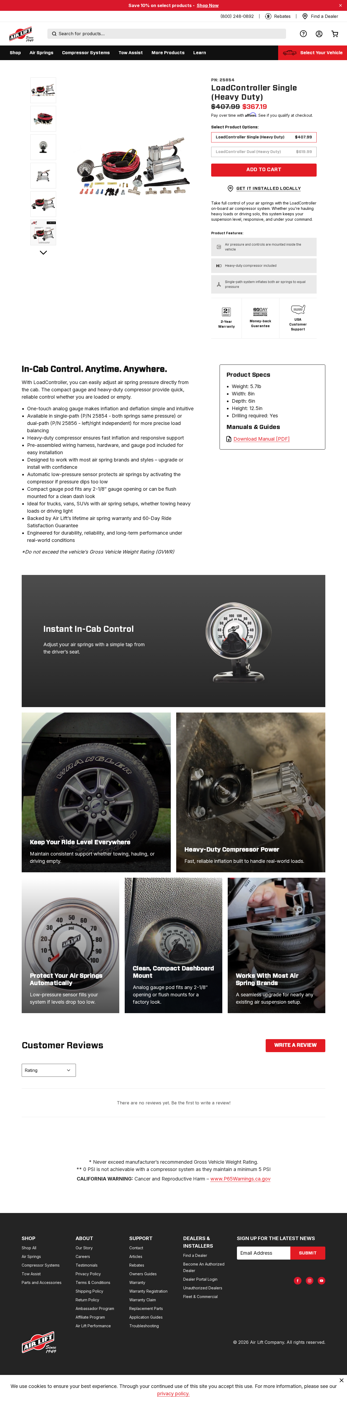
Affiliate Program (90, 1317)
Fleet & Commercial (200, 1296)
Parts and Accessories (42, 1282)
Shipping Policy (89, 1291)
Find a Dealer (195, 1255)
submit (308, 1253)
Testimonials (87, 1265)
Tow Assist (31, 1273)
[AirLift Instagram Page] (309, 1280)
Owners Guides (143, 1273)
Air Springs (31, 1256)
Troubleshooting (144, 1325)
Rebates (136, 1265)
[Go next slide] (43, 252)
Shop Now (208, 5)
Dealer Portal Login (200, 1279)
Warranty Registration (148, 1291)
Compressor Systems (41, 1265)
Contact (136, 1247)
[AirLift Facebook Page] (297, 1280)
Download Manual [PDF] (261, 439)
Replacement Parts (146, 1308)
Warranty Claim (142, 1299)
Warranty (137, 1282)
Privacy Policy (88, 1273)
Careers (83, 1256)
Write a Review (295, 1045)
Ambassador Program (95, 1308)
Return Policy (87, 1299)
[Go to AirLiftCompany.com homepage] (39, 1342)
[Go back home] (21, 34)
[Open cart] (334, 33)
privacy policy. (173, 1393)
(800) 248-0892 (237, 16)
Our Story (84, 1247)
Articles (135, 1256)
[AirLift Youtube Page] (321, 1280)
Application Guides (146, 1317)
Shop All (29, 1247)
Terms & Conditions (93, 1282)
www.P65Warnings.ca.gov (240, 1179)
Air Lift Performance (93, 1325)
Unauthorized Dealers (202, 1288)
